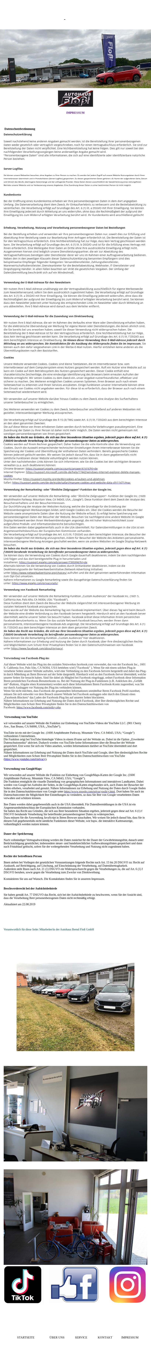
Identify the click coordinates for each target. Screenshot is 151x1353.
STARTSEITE (25, 1337)
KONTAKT (105, 1337)
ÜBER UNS (57, 1337)
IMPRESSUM (75, 112)
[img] (75, 58)
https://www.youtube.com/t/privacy (25, 759)
